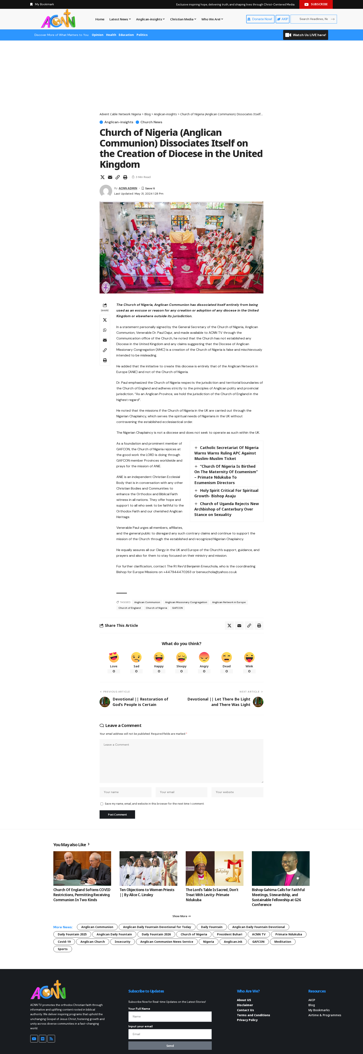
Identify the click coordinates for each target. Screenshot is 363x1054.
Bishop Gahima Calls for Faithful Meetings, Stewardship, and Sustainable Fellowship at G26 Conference (278, 897)
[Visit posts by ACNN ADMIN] (106, 191)
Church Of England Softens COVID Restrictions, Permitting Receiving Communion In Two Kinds (81, 894)
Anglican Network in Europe (229, 602)
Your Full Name (139, 1009)
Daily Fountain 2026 (156, 934)
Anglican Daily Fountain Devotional (258, 927)
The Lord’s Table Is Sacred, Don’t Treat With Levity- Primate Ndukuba (212, 894)
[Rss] (51, 1038)
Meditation (282, 942)
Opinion (97, 35)
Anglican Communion (147, 602)
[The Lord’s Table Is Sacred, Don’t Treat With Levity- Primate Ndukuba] (214, 868)
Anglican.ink (233, 942)
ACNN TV (259, 934)
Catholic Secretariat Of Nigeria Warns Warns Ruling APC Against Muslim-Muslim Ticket (226, 453)
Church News (151, 122)
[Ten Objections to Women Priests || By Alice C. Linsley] (148, 868)
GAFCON (177, 608)
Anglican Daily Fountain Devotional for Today (157, 927)
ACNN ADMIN (128, 188)
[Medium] (42, 1038)
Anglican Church (92, 942)
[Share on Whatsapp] (105, 330)
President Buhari (229, 934)
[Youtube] (34, 1038)
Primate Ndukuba (288, 934)
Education (126, 35)
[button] (118, 177)
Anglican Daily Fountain (114, 934)
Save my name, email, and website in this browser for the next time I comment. (154, 803)
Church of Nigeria (156, 608)
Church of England (129, 608)
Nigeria (208, 942)
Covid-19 (64, 942)
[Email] (110, 177)
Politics (142, 35)
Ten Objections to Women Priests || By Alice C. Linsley (147, 892)
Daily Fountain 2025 (72, 934)
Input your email (140, 1026)
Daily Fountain (211, 927)
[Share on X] (102, 177)
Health (111, 35)
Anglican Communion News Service (166, 942)
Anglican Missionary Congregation (186, 602)
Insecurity (122, 942)
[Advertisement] (181, 80)
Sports (63, 949)
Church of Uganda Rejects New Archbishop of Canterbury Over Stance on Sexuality (226, 509)
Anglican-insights (118, 122)
